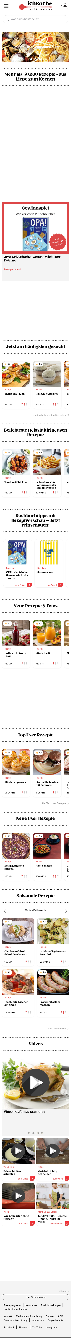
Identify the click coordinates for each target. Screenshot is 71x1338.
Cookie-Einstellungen (15, 1309)
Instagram (51, 1327)
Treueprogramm (12, 1305)
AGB (60, 1316)
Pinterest (23, 1327)
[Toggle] (64, 6)
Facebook (9, 1327)
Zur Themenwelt (57, 1028)
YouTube (37, 1327)
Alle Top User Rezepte (54, 803)
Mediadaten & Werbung (29, 1316)
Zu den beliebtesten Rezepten (49, 415)
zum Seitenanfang (35, 1297)
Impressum (38, 1320)
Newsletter (31, 1305)
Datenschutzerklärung (16, 1320)
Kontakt (8, 1316)
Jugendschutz (55, 1320)
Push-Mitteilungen (51, 1305)
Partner (50, 1316)
